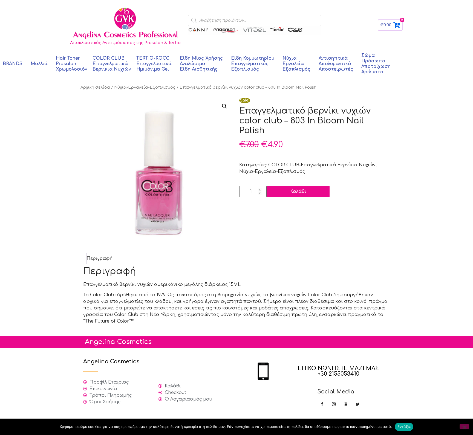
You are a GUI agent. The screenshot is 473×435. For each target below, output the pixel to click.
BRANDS (12, 63)
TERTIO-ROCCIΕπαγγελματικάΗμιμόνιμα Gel (154, 64)
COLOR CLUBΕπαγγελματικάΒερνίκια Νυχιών (112, 64)
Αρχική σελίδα (95, 87)
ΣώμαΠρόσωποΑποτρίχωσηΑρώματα (376, 63)
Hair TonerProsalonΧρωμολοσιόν (71, 64)
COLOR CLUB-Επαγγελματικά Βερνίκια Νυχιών (322, 165)
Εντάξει (404, 426)
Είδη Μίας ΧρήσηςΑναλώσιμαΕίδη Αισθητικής (201, 64)
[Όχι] (464, 426)
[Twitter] (357, 404)
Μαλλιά (39, 63)
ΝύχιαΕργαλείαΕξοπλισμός (296, 64)
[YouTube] (345, 404)
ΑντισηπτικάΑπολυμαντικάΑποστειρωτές (336, 64)
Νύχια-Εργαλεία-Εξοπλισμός (144, 87)
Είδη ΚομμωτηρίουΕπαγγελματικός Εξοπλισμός (252, 64)
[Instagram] (334, 404)
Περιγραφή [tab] (99, 258)
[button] (224, 106)
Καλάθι (298, 191)
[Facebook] (322, 404)
